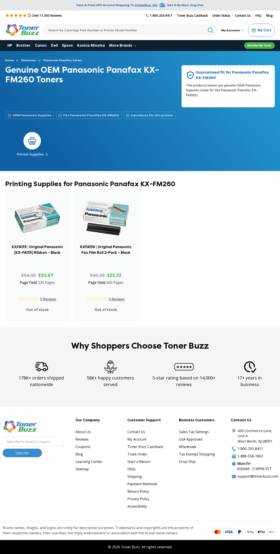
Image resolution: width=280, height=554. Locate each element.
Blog (269, 15)
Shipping (134, 476)
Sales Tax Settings (194, 431)
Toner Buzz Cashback (192, 15)
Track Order (137, 454)
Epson (67, 45)
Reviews (82, 439)
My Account (231, 30)
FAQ (258, 15)
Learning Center (88, 461)
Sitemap (82, 469)
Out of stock (37, 309)
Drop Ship (187, 461)
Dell (54, 45)
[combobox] (130, 30)
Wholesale (187, 446)
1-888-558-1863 (250, 456)
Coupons (82, 446)
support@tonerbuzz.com (257, 476)
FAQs (131, 469)
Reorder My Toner (259, 45)
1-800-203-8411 (250, 448)
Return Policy (138, 491)
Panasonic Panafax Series (62, 60)
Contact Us (243, 15)
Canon (41, 45)
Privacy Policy (138, 498)
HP (9, 45)
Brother (23, 45)
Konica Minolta (91, 45)
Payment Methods (142, 484)
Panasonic (28, 60)
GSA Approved (190, 439)
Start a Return (138, 461)
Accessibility (137, 506)
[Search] (210, 30)
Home (9, 60)
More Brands (121, 45)
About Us (83, 431)
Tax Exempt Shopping (197, 454)
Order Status (221, 15)
